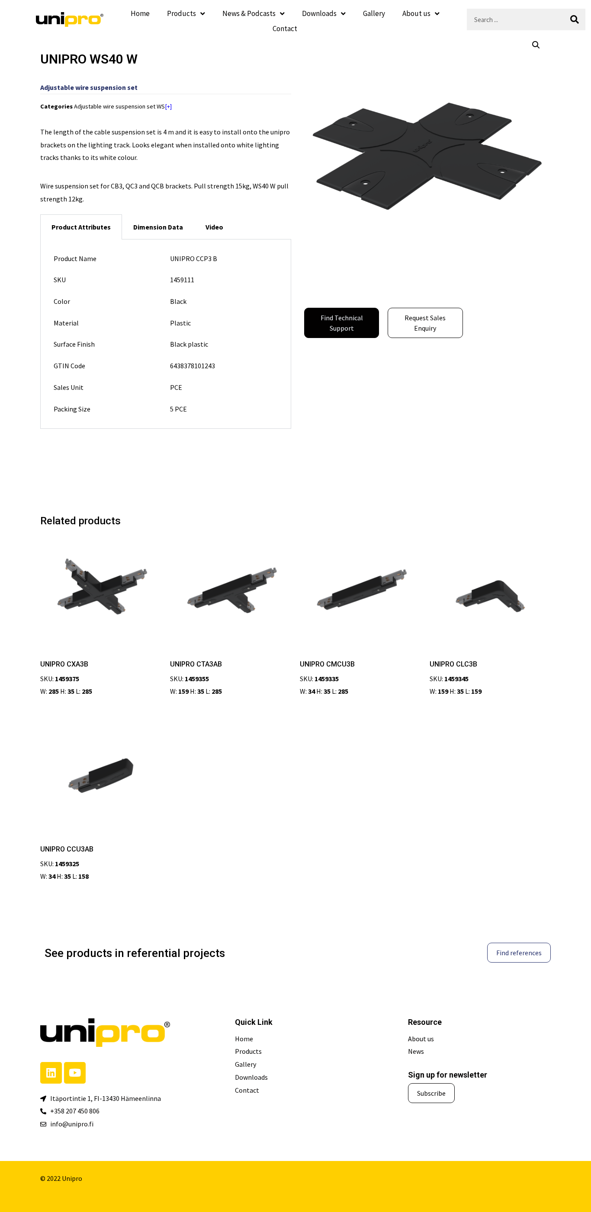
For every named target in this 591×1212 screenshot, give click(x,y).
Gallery (374, 13)
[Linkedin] (51, 1073)
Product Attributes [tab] (81, 227)
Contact (285, 28)
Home (140, 13)
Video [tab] (214, 227)
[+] (168, 106)
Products (181, 13)
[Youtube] (75, 1073)
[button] (536, 45)
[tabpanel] (165, 334)
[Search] (574, 19)
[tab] (158, 226)
